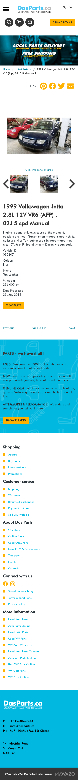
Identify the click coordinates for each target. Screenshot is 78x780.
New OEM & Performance (24, 549)
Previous (8, 328)
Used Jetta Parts (18, 632)
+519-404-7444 (21, 721)
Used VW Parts (17, 638)
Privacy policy (16, 604)
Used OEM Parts (18, 542)
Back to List (39, 328)
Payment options (18, 508)
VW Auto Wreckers (20, 645)
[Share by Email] (70, 86)
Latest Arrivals (23, 69)
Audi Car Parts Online (22, 657)
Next (72, 328)
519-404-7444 (62, 22)
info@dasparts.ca (22, 726)
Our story (14, 529)
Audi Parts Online (19, 625)
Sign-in (67, 7)
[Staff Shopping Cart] (19, 22)
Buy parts (14, 461)
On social (14, 568)
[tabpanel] (39, 50)
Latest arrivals (17, 467)
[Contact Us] (29, 22)
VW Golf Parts (17, 670)
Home (6, 69)
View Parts (13, 305)
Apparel (13, 454)
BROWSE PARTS (16, 420)
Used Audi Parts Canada (23, 651)
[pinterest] (43, 86)
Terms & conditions (20, 597)
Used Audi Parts (18, 619)
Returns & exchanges (21, 501)
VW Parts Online (18, 677)
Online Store (16, 536)
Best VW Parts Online (21, 664)
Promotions (15, 473)
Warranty (14, 495)
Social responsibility (20, 591)
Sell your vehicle (18, 514)
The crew (14, 555)
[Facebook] (52, 86)
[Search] (9, 22)
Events (12, 561)
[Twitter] (61, 86)
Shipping (13, 489)
